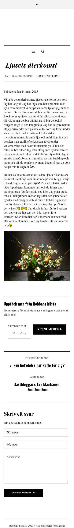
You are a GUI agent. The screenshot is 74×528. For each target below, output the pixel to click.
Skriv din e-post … (18, 326)
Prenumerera (49, 329)
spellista (39, 183)
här (32, 167)
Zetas (52, 208)
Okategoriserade (22, 76)
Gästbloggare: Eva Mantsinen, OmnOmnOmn (37, 386)
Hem (6, 76)
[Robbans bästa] (37, 28)
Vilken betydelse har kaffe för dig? (37, 365)
